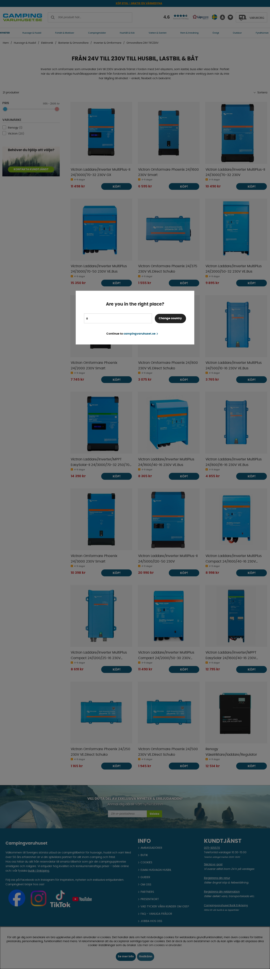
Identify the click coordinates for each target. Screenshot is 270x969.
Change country (170, 318)
